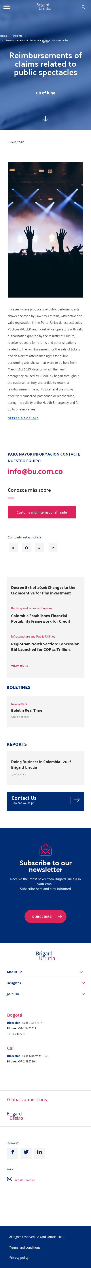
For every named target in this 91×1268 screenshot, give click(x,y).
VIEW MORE (19, 666)
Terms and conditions (24, 1247)
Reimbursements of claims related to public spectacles (37, 40)
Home (3, 35)
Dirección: (14, 1023)
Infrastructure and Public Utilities (33, 636)
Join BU (13, 994)
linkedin (39, 1153)
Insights (17, 35)
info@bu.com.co (25, 1180)
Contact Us (23, 797)
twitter (26, 1153)
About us (15, 972)
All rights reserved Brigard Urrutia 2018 (36, 1237)
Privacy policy (18, 1257)
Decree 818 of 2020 (23, 418)
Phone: (12, 1028)
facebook (12, 1153)
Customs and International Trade (42, 512)
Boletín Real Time (26, 710)
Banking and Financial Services (31, 608)
